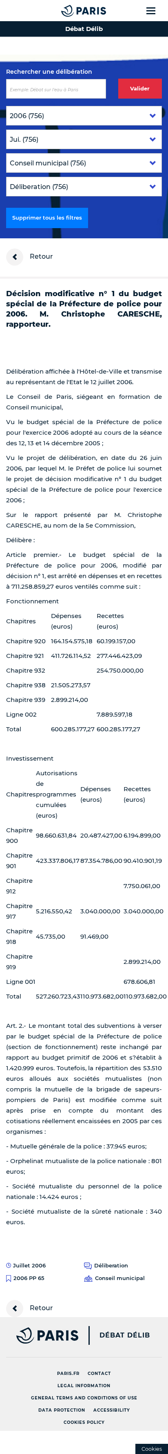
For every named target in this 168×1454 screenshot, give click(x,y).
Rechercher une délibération (49, 71)
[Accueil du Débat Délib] (67, 10)
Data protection (61, 1410)
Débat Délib (124, 1335)
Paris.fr (68, 1373)
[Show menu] (155, 10)
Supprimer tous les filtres (47, 217)
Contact (99, 1373)
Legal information (84, 1385)
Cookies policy (84, 1422)
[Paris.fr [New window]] (39, 1335)
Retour (40, 256)
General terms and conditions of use (84, 1398)
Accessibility (111, 1410)
